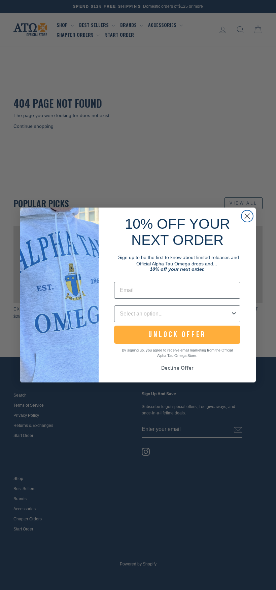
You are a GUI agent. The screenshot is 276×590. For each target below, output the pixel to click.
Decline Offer (177, 368)
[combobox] (175, 314)
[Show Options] (234, 314)
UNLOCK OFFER (177, 334)
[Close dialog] (247, 216)
